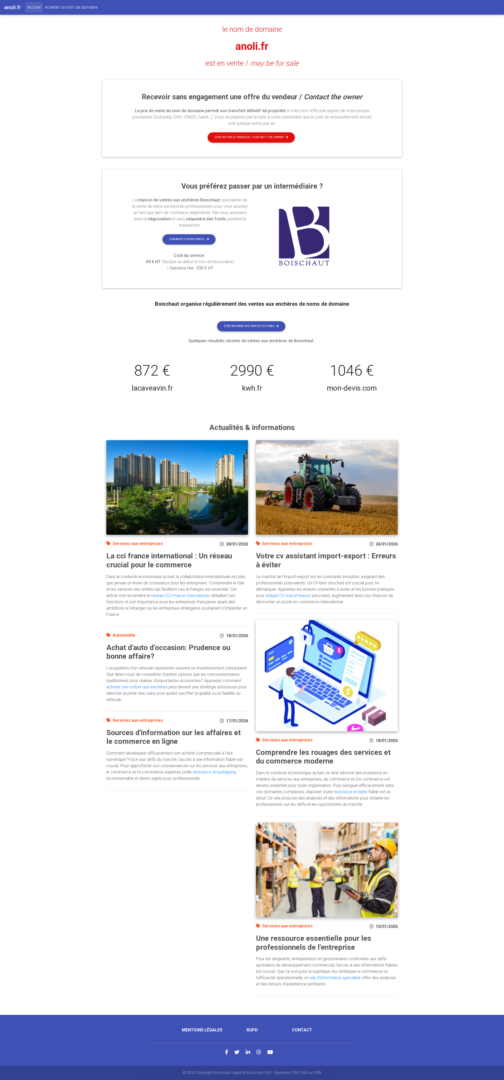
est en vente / (252, 63)
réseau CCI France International (180, 595)
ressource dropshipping (214, 772)
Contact (302, 1029)
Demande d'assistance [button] (186, 239)
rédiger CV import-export (288, 595)
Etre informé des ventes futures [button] (249, 326)
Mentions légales (202, 1029)
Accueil (35, 7)
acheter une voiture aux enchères (136, 686)
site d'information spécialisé (335, 977)
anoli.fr (252, 46)
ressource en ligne (350, 791)
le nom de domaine (252, 29)
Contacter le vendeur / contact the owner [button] (249, 137)
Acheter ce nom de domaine (71, 7)
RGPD (252, 1029)
